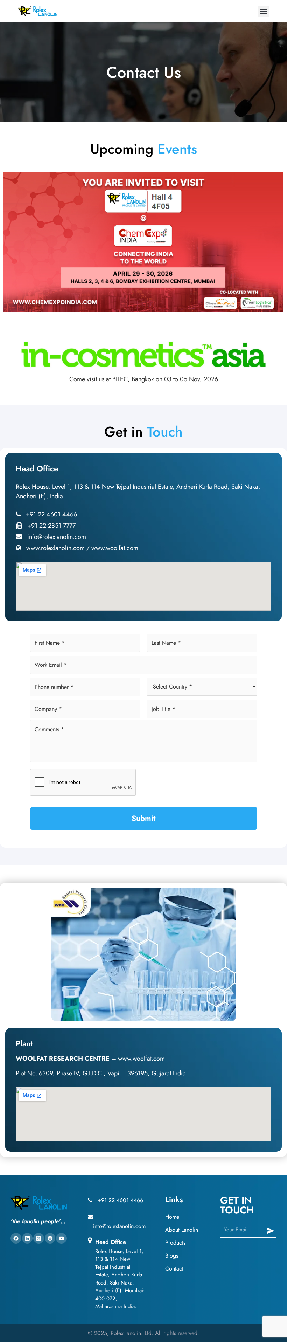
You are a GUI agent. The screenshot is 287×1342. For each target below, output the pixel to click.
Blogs (171, 1256)
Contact (174, 1269)
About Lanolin (181, 1230)
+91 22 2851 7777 (51, 525)
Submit (143, 818)
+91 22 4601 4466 (51, 514)
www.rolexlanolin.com (55, 548)
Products (175, 1243)
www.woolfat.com (114, 548)
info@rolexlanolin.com (56, 536)
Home (172, 1217)
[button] (263, 11)
